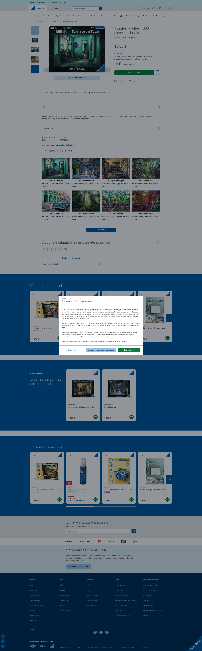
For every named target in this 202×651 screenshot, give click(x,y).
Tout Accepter (129, 350)
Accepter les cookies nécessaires (101, 350)
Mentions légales (120, 342)
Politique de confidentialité (102, 342)
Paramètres (72, 350)
